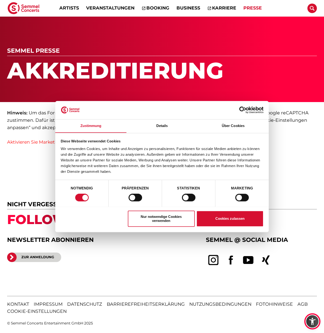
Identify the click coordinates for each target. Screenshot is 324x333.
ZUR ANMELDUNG (37, 257)
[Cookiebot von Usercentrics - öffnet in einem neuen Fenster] (243, 109)
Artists (69, 8)
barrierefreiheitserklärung (146, 304)
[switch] (135, 197)
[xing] (265, 260)
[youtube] (248, 260)
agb (302, 304)
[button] (312, 321)
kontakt (18, 304)
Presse (252, 8)
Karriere (224, 8)
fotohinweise (274, 304)
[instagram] (213, 260)
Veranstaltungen (110, 8)
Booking (157, 8)
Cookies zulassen (230, 218)
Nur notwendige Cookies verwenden (161, 219)
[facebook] (231, 260)
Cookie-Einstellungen (37, 311)
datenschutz (84, 304)
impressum (48, 304)
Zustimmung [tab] (91, 126)
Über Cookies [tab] (233, 126)
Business (188, 8)
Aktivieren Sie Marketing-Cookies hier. (49, 142)
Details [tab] (162, 126)
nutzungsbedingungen (220, 304)
